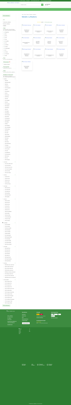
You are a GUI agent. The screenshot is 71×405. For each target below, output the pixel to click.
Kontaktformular (9, 324)
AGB (23, 317)
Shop (25, 14)
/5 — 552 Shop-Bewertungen (44, 22)
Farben (27, 14)
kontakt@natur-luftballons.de (11, 321)
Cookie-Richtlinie (24, 320)
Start (22, 14)
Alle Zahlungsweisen (54, 317)
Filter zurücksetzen (6, 15)
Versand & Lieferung (40, 317)
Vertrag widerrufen (26, 323)
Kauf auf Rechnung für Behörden (46, 0)
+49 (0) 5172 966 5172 (11, 322)
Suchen (42, 5)
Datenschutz (24, 315)
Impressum (24, 314)
